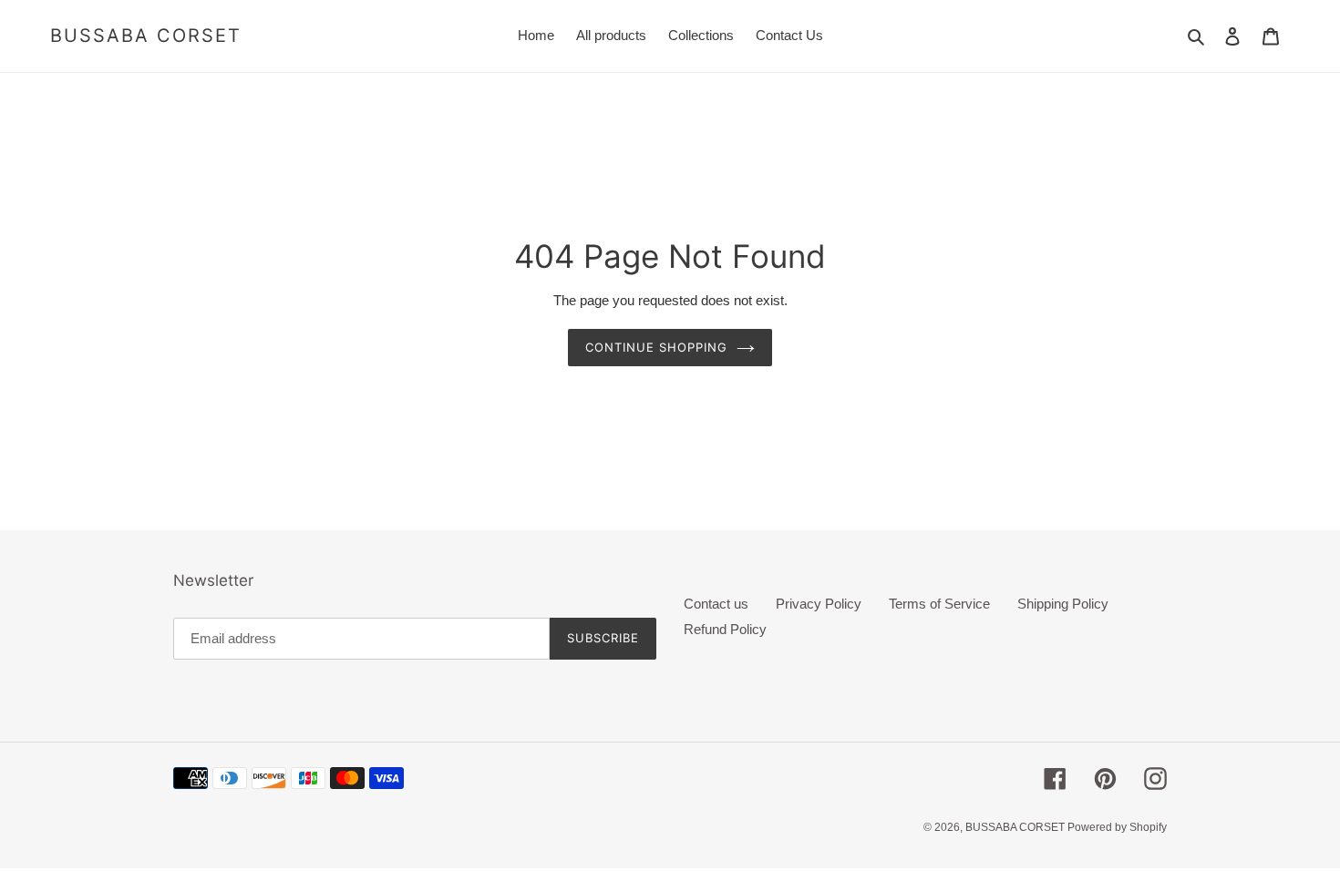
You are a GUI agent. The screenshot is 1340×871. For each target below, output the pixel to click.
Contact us (716, 603)
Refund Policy (725, 629)
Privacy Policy (818, 603)
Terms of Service (939, 603)
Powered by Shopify (1117, 827)
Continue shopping (656, 347)
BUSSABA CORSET (146, 35)
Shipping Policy (1062, 603)
